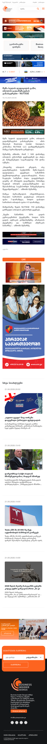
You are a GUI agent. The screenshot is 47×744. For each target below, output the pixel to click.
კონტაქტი (22, 2)
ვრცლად (7, 633)
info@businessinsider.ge (18, 717)
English (35, 2)
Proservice (11, 739)
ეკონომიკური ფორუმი (16, 45)
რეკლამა (15, 2)
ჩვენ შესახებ (7, 2)
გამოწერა (16, 665)
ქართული (41, 2)
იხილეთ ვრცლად (19, 711)
